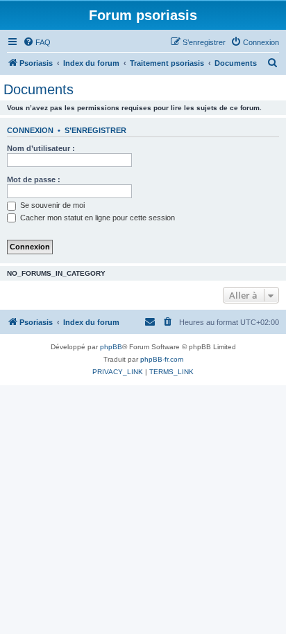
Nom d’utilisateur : (41, 148)
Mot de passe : (33, 179)
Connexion (30, 130)
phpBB (111, 347)
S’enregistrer (95, 130)
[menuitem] (37, 42)
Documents (38, 89)
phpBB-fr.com (161, 359)
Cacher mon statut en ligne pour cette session (96, 217)
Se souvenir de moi (51, 205)
